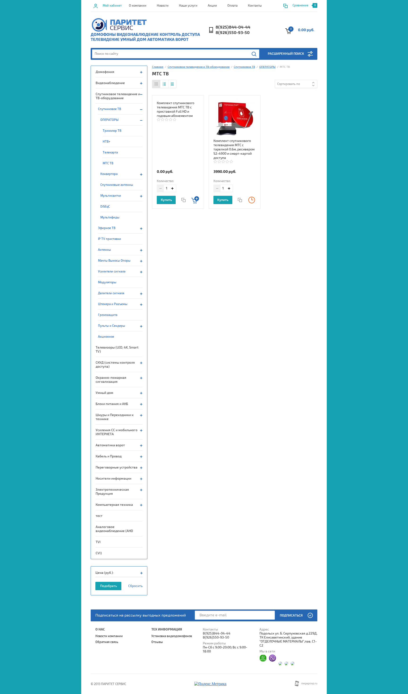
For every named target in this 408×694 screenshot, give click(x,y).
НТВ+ (106, 142)
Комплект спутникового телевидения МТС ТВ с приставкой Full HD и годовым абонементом (175, 109)
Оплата (232, 6)
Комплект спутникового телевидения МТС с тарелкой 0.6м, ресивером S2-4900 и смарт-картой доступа (234, 149)
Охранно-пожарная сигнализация (111, 380)
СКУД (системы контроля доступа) (115, 365)
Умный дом (104, 393)
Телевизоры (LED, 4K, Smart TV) (117, 349)
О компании (137, 6)
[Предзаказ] (252, 200)
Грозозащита (107, 315)
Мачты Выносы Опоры (114, 261)
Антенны (104, 250)
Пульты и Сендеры (111, 326)
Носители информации (113, 479)
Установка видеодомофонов (171, 636)
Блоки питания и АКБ (112, 404)
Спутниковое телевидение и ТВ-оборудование (118, 96)
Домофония (105, 72)
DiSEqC (105, 207)
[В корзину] (195, 200)
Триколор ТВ (112, 131)
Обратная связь (106, 642)
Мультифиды (109, 217)
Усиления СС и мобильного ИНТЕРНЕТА (116, 432)
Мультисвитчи (110, 196)
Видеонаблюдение (110, 83)
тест (99, 516)
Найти (254, 54)
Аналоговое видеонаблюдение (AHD (114, 529)
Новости (163, 6)
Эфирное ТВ (106, 228)
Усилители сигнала (111, 271)
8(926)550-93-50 (233, 32)
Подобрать (108, 586)
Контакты (255, 6)
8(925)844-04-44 (233, 27)
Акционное (106, 337)
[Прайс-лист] (172, 84)
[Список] (164, 84)
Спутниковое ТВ (109, 109)
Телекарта (110, 152)
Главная (157, 67)
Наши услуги (188, 6)
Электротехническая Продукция (112, 492)
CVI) (99, 553)
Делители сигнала (111, 293)
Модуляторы (107, 282)
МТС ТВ (108, 163)
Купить (166, 200)
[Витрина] (156, 84)
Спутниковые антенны (116, 185)
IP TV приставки (109, 239)
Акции (212, 6)
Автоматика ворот (110, 445)
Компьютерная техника (114, 505)
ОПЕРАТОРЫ (109, 120)
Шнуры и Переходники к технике (115, 417)
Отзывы (157, 642)
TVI (98, 542)
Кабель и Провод (109, 456)
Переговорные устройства (116, 467)
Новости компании (109, 636)
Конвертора (109, 174)
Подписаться (291, 615)
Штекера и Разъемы (113, 304)
